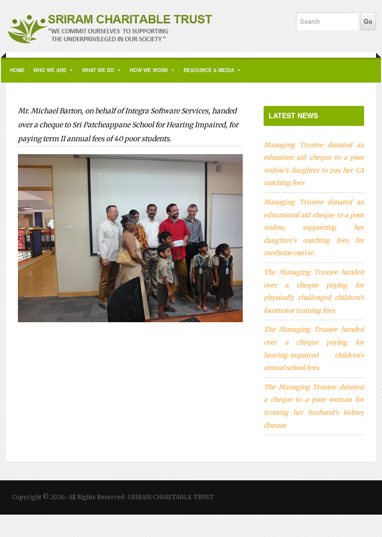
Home (17, 70)
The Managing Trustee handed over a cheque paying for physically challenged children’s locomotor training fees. (314, 291)
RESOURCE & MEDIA (207, 75)
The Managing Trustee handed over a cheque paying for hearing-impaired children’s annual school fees (314, 348)
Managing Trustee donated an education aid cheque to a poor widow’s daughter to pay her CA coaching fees (314, 164)
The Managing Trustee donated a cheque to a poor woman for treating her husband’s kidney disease (314, 406)
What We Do (96, 75)
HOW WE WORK (147, 75)
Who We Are (48, 75)
